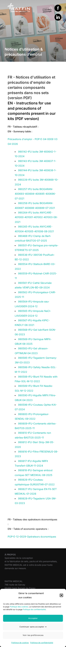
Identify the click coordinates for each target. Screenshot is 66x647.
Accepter (33, 618)
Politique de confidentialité (34, 609)
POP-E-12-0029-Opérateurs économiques (32, 536)
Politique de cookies (20, 642)
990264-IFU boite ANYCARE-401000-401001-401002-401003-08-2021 (36, 217)
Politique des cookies (19, 607)
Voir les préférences (33, 635)
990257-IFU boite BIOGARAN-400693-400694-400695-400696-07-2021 (35, 194)
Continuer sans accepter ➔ (33, 627)
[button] (61, 595)
